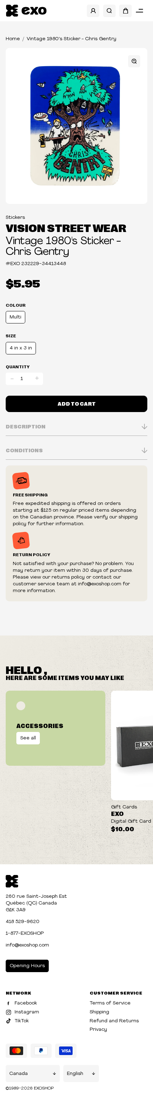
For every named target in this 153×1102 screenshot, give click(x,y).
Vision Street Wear (66, 227)
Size (11, 335)
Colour (16, 304)
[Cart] (125, 11)
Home (13, 39)
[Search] (109, 11)
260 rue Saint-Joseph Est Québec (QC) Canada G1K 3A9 (36, 903)
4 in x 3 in (21, 348)
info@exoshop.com (27, 945)
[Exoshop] (12, 880)
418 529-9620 (22, 921)
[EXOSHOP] (26, 11)
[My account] (93, 11)
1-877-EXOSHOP (25, 933)
